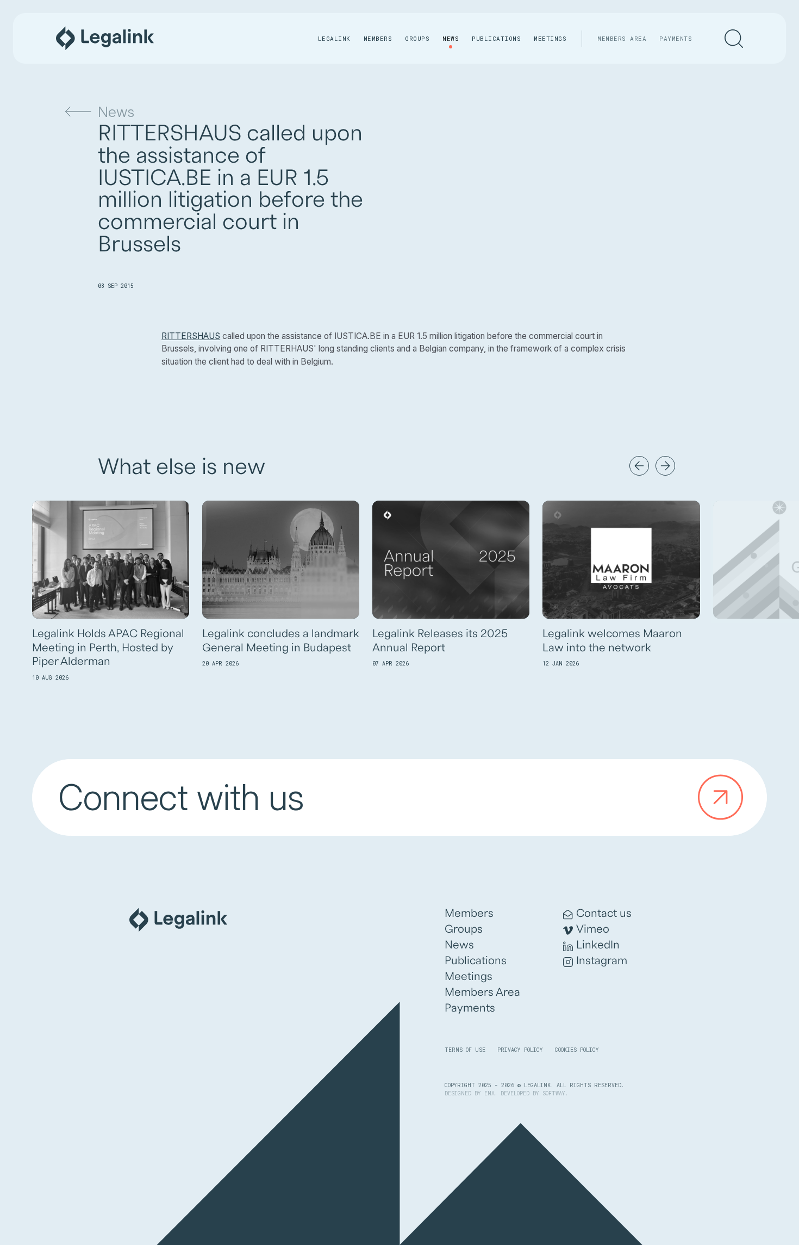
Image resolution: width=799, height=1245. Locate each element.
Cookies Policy (577, 1049)
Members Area (621, 38)
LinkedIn (598, 945)
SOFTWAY (553, 1093)
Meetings (550, 38)
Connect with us (181, 797)
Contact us (604, 913)
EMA (489, 1093)
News (450, 38)
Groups (417, 38)
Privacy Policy (520, 1049)
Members (378, 38)
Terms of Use (465, 1049)
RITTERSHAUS (190, 336)
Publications (496, 38)
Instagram (601, 961)
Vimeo (592, 929)
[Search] (734, 38)
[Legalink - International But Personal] (105, 38)
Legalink (334, 38)
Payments (675, 38)
